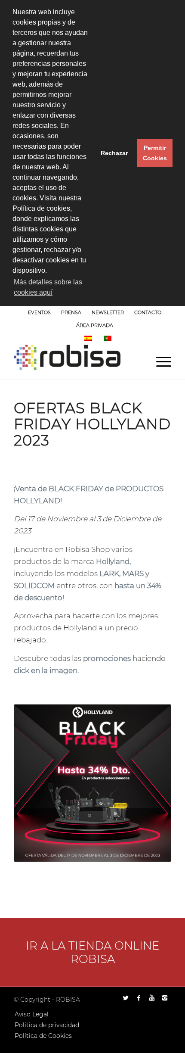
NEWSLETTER (108, 312)
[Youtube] (151, 997)
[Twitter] (126, 997)
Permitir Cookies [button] (155, 153)
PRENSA (71, 312)
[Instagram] (164, 997)
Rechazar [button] (114, 153)
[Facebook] (139, 997)
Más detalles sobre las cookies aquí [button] (48, 287)
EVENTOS (39, 312)
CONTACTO (147, 312)
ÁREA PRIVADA (94, 325)
